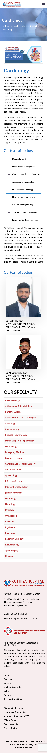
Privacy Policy (10, 728)
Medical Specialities (13, 687)
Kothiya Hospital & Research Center (22, 593)
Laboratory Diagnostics (15, 712)
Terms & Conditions (13, 699)
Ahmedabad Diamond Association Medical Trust (21, 644)
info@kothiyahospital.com (24, 618)
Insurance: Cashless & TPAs (17, 716)
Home (6, 675)
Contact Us (9, 695)
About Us (8, 679)
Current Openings (12, 724)
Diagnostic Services (13, 708)
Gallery (7, 691)
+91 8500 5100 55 (18, 613)
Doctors (7, 683)
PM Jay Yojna (10, 720)
